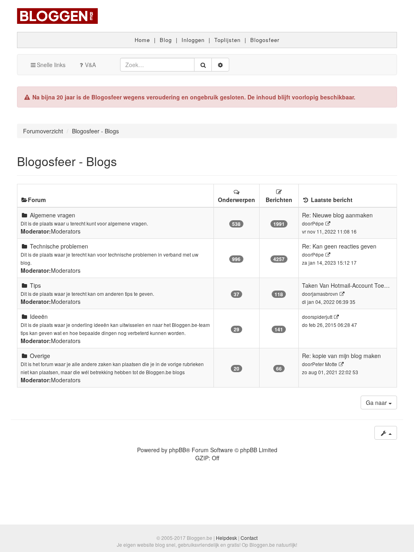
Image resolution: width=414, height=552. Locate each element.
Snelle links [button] (51, 65)
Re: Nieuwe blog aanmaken (337, 215)
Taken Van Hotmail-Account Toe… (346, 285)
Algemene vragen (52, 215)
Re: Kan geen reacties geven (339, 246)
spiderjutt (322, 316)
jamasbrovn (325, 293)
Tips (35, 285)
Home (142, 40)
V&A (90, 65)
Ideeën (39, 316)
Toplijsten (227, 40)
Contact (249, 537)
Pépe (318, 223)
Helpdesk (226, 537)
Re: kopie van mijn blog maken (341, 356)
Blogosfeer (264, 40)
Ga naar (377, 402)
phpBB (177, 450)
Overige (40, 356)
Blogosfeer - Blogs (67, 161)
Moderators (65, 231)
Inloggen (193, 40)
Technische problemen (59, 246)
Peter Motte (324, 363)
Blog (166, 40)
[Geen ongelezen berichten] (24, 215)
